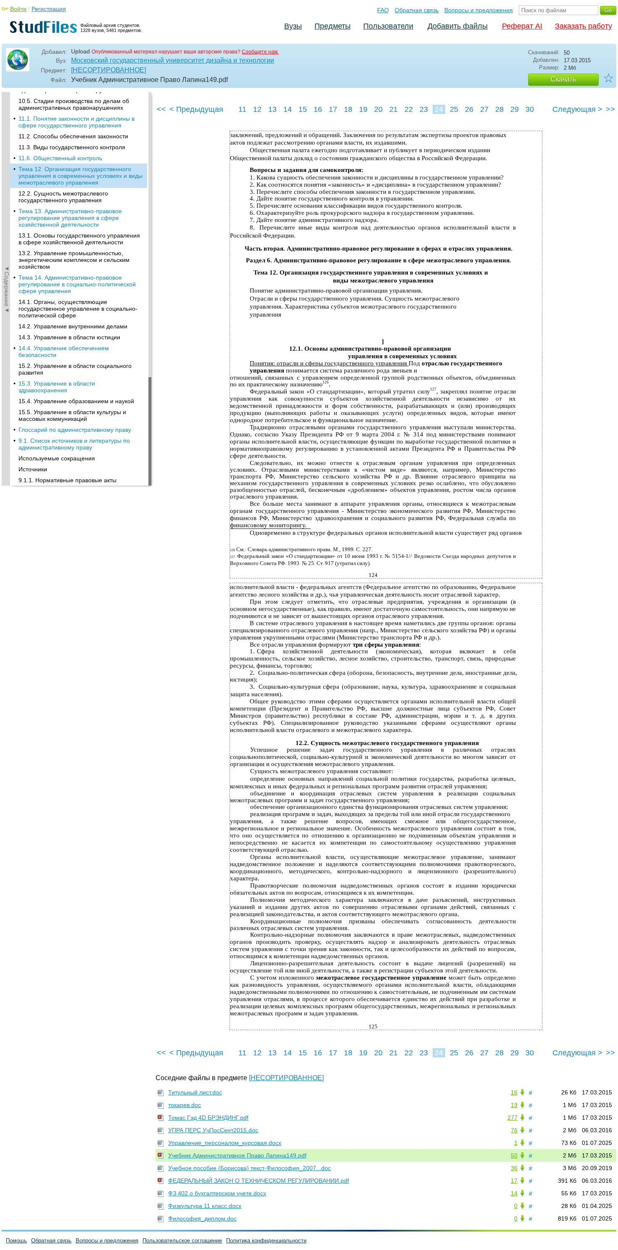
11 (242, 109)
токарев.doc (184, 1105)
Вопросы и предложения (478, 10)
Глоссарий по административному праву (74, 429)
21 (393, 109)
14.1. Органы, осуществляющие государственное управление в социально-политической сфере (77, 309)
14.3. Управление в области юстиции (69, 337)
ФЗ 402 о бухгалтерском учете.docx (217, 1193)
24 (439, 109)
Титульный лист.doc (195, 1092)
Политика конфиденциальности (266, 1240)
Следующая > (577, 109)
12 (257, 109)
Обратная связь (416, 10)
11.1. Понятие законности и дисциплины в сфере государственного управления (76, 122)
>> (610, 109)
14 (287, 109)
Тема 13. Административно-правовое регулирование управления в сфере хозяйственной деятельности (70, 218)
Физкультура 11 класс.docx (204, 1205)
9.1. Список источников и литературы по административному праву (74, 444)
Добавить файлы (458, 26)
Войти (18, 8)
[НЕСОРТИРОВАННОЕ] (108, 70)
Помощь (16, 1240)
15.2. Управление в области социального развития (75, 369)
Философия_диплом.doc (202, 1218)
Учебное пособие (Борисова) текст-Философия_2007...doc (249, 1168)
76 (514, 1130)
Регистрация (49, 8)
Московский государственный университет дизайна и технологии (172, 60)
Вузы (293, 26)
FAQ (383, 10)
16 (318, 109)
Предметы (332, 26)
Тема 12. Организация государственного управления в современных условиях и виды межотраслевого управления (80, 176)
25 (454, 109)
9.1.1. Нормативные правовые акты (67, 480)
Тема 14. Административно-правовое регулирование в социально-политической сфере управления (77, 284)
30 (530, 109)
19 (363, 109)
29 (514, 109)
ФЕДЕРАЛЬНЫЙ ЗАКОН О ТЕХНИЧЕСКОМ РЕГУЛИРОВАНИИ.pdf (258, 1180)
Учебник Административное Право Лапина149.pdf (237, 1155)
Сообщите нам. (260, 51)
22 (408, 109)
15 (302, 109)
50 (514, 1155)
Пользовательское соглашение (182, 1240)
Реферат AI (522, 26)
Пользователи (388, 26)
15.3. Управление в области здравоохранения (56, 387)
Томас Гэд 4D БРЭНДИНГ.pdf (208, 1117)
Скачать (563, 79)
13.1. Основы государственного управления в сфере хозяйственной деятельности (79, 239)
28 (499, 109)
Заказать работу (583, 26)
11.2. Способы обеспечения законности (73, 136)
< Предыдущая (196, 109)
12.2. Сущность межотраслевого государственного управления (63, 196)
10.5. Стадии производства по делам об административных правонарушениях (73, 104)
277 (512, 1117)
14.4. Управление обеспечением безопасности (63, 351)
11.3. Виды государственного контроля (71, 147)
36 (514, 1168)
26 (469, 109)
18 (348, 109)
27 (484, 109)
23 (424, 109)
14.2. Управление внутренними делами (72, 326)
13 (272, 109)
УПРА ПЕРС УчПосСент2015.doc (213, 1130)
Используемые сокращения (56, 458)
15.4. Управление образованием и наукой (76, 401)
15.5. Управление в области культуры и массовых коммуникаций (72, 415)
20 (378, 109)
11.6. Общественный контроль (60, 158)
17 (333, 109)
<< (161, 109)
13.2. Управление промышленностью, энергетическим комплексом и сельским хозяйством (73, 260)
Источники (32, 469)
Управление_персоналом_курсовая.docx (224, 1142)
